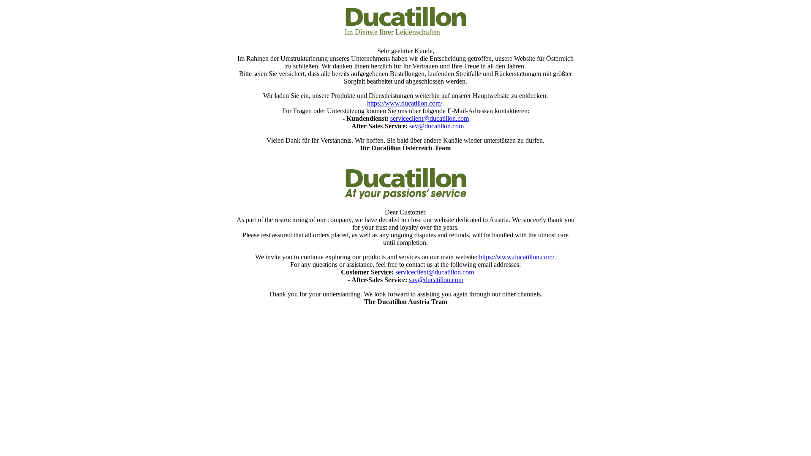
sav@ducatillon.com (436, 126)
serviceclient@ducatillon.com (429, 118)
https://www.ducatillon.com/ (404, 103)
